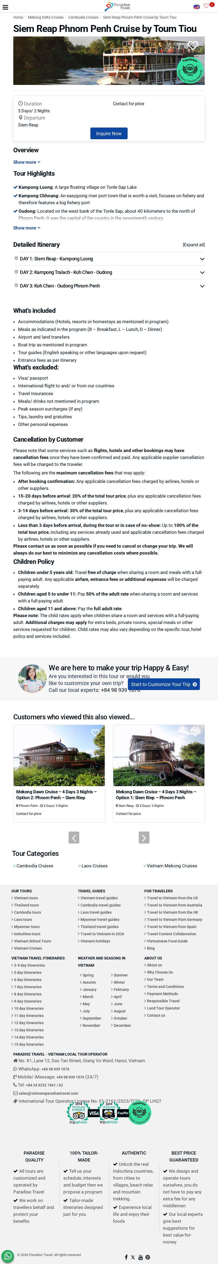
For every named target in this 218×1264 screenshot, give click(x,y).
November (91, 1025)
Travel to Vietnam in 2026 (102, 933)
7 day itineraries (27, 986)
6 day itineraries (27, 979)
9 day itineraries (27, 1001)
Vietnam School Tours (32, 940)
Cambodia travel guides (101, 905)
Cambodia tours (27, 912)
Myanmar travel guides (100, 919)
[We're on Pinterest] (147, 1257)
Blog (151, 948)
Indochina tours (27, 933)
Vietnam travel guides (99, 897)
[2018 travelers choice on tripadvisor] (79, 1125)
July (86, 1010)
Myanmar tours (27, 926)
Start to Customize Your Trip (161, 684)
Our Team (155, 979)
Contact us (156, 1015)
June (118, 1003)
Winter (119, 982)
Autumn (89, 982)
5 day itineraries (27, 972)
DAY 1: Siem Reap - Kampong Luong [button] (56, 258)
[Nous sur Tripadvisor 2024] (139, 1125)
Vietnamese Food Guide (167, 940)
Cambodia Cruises (83, 17)
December (122, 1025)
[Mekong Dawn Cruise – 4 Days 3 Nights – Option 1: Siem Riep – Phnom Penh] (158, 755)
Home (18, 17)
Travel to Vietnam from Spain (171, 926)
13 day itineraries (29, 1029)
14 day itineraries (29, 1037)
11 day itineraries (29, 1015)
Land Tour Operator (163, 1008)
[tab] (112, 258)
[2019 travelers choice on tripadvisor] (109, 1125)
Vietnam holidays (95, 940)
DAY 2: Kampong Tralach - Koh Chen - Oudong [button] (66, 272)
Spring (88, 975)
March (88, 996)
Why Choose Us (160, 972)
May (86, 1003)
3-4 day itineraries (29, 965)
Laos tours (23, 919)
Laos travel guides (96, 912)
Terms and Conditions (165, 986)
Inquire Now (109, 133)
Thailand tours (26, 905)
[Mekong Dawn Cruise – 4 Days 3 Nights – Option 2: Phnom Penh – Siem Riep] (59, 755)
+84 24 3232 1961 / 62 (44, 1084)
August (120, 1010)
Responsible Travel (163, 1000)
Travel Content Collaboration (171, 933)
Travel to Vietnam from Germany (174, 919)
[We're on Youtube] (140, 1257)
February (121, 989)
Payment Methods (162, 993)
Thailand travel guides (100, 926)
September (92, 1018)
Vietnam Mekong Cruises (172, 866)
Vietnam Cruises (28, 948)
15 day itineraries (29, 1044)
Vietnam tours (26, 897)
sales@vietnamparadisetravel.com (48, 1093)
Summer (121, 975)
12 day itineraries (29, 1022)
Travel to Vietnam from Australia (174, 905)
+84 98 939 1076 (120, 689)
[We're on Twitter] (133, 1257)
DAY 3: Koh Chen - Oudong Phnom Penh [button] (60, 285)
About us (154, 964)
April (118, 996)
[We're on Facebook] (126, 1257)
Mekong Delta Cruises (46, 17)
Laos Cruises (95, 866)
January (90, 989)
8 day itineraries (27, 993)
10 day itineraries (29, 1008)
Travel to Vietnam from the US (172, 897)
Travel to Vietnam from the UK (172, 912)
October (120, 1018)
